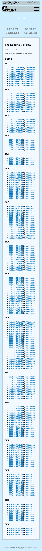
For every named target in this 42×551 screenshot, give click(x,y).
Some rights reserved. (27, 547)
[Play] (18, 18)
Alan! (37, 2)
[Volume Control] (24, 18)
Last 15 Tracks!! (12, 30)
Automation (30, 68)
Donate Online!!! (30, 30)
